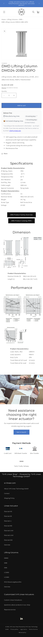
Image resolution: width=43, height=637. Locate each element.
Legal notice (23, 629)
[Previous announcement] (4, 3)
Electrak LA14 (8, 530)
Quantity (4, 91)
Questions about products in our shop (17, 605)
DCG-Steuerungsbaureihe (12, 582)
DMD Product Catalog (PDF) (21, 221)
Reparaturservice (10, 610)
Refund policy (22, 632)
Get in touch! (21, 432)
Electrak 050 (8, 540)
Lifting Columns (12, 19)
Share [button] (6, 153)
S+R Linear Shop (14, 626)
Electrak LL (8, 521)
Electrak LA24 (8, 535)
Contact (6, 493)
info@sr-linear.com (15, 131)
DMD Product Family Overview (21, 215)
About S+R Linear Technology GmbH (16, 489)
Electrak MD (8, 526)
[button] (4, 12)
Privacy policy (14, 629)
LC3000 (6, 572)
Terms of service (33, 629)
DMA (5, 568)
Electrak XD (8, 516)
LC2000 (6, 577)
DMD (20, 19)
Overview (7, 545)
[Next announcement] (39, 3)
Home (4, 19)
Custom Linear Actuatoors (13, 600)
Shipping (4, 87)
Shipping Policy (9, 498)
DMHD (6, 558)
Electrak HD (8, 511)
